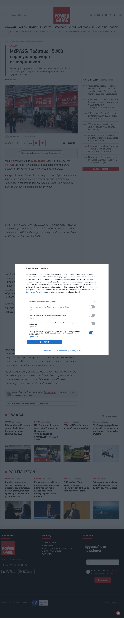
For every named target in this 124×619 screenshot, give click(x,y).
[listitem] (62, 301)
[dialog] (62, 309)
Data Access (62, 351)
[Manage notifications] (118, 613)
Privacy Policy (75, 351)
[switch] (92, 306)
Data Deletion (48, 351)
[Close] (103, 268)
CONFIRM (44, 342)
